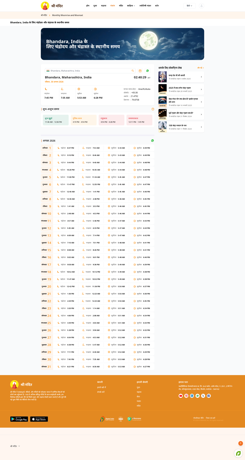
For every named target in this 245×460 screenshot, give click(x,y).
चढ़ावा (103, 5)
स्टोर (157, 5)
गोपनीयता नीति (198, 418)
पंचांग (112, 5)
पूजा (95, 5)
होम (87, 5)
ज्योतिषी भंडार (145, 5)
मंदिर (121, 5)
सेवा (138, 396)
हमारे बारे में (101, 387)
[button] (147, 70)
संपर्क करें (101, 392)
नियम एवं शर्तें (210, 418)
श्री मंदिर (13, 446)
